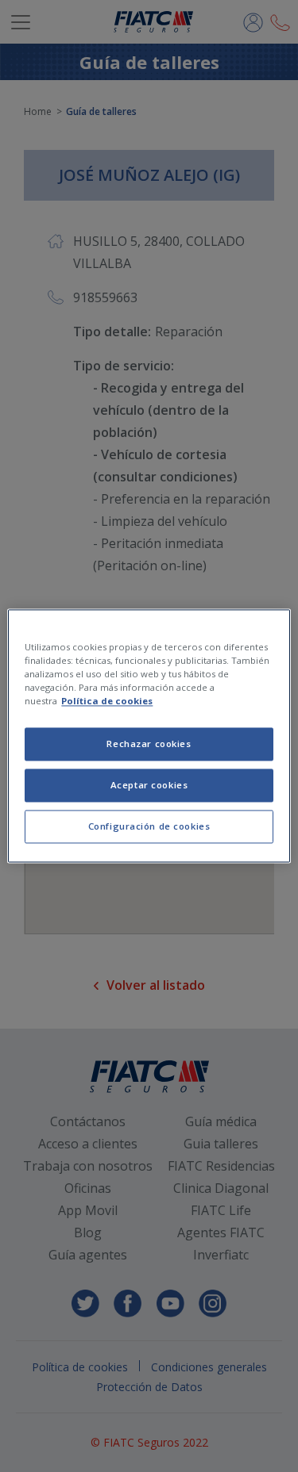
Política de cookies (107, 701)
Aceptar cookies (149, 786)
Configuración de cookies (149, 827)
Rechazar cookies (148, 744)
